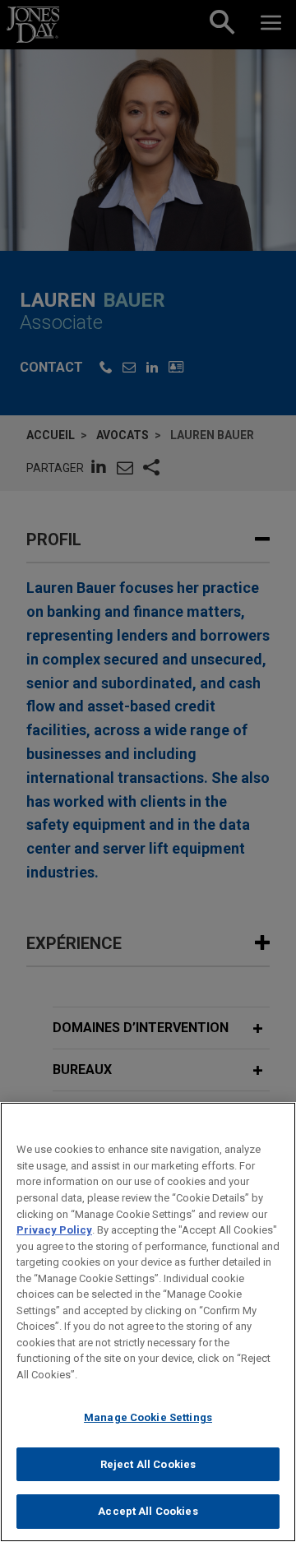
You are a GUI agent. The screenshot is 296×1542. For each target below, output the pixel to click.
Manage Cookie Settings (148, 1417)
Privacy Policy (54, 1230)
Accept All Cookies (147, 1511)
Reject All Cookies (148, 1464)
